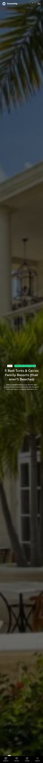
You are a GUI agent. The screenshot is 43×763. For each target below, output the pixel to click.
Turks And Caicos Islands (25, 365)
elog (10, 365)
